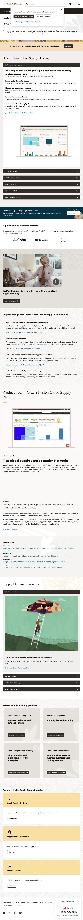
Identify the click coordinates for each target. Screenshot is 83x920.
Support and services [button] (12, 689)
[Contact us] (79, 4)
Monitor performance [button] (12, 178)
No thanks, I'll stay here (43, 16)
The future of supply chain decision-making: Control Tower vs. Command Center (32, 567)
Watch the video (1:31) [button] (10, 301)
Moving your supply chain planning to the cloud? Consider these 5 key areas (31, 556)
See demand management (55, 735)
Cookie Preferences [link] (37, 902)
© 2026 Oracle (7, 902)
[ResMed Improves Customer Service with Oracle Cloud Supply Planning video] (32, 270)
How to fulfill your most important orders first (23, 349)
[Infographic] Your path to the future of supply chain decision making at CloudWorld (34, 561)
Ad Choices (48, 902)
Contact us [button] (12, 886)
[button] (4, 4)
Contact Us (18, 906)
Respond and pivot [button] (11, 184)
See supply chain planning (16, 735)
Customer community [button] (12, 683)
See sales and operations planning (18, 772)
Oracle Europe (7, 18)
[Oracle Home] (14, 3)
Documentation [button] (10, 676)
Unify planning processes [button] (13, 65)
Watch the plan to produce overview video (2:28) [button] (24, 332)
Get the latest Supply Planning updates (17, 668)
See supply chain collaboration (56, 772)
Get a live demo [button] (13, 818)
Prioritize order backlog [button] (13, 197)
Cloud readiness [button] (10, 592)
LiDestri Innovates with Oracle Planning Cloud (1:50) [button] (25, 365)
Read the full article (10, 530)
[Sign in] (74, 4)
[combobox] (45, 4)
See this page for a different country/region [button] (28, 22)
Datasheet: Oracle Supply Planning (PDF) (20, 113)
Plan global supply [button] (11, 171)
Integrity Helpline (7, 906)
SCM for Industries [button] (8, 11)
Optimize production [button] (12, 191)
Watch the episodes (73, 213)
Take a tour (68, 46)
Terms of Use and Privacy (22, 902)
